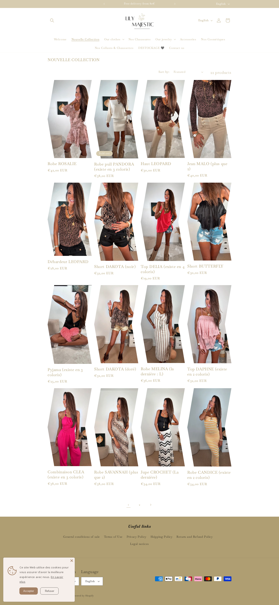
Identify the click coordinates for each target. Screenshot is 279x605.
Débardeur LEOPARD (68, 261)
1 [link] (128, 504)
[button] (52, 20)
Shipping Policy (162, 537)
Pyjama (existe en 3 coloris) (65, 372)
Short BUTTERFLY (205, 266)
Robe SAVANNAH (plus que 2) (116, 475)
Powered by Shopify (83, 595)
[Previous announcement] (104, 4)
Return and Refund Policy (194, 537)
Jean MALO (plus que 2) (207, 166)
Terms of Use (113, 537)
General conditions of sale (81, 537)
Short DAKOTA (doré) (115, 369)
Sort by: (164, 72)
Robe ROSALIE (62, 163)
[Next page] (150, 504)
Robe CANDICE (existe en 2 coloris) (209, 475)
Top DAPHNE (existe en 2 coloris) (207, 372)
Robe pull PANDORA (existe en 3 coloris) (114, 167)
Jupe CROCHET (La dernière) (160, 475)
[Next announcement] (174, 4)
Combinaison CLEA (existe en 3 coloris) (66, 475)
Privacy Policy (136, 537)
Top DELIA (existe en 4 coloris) (163, 269)
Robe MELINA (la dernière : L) (157, 372)
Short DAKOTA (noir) (115, 266)
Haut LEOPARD (156, 163)
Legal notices (139, 544)
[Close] (72, 561)
